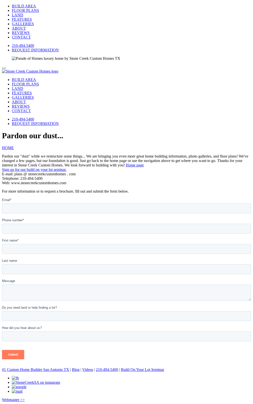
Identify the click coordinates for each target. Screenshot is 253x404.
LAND (17, 15)
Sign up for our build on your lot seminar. (34, 169)
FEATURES (22, 19)
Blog (76, 369)
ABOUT (19, 28)
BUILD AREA (24, 6)
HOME (8, 148)
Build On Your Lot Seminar (142, 369)
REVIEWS (21, 33)
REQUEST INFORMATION (35, 50)
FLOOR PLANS (25, 10)
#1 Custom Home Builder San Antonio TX (35, 369)
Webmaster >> (13, 400)
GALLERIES (23, 24)
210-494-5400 (23, 45)
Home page (135, 165)
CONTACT (21, 37)
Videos (87, 369)
